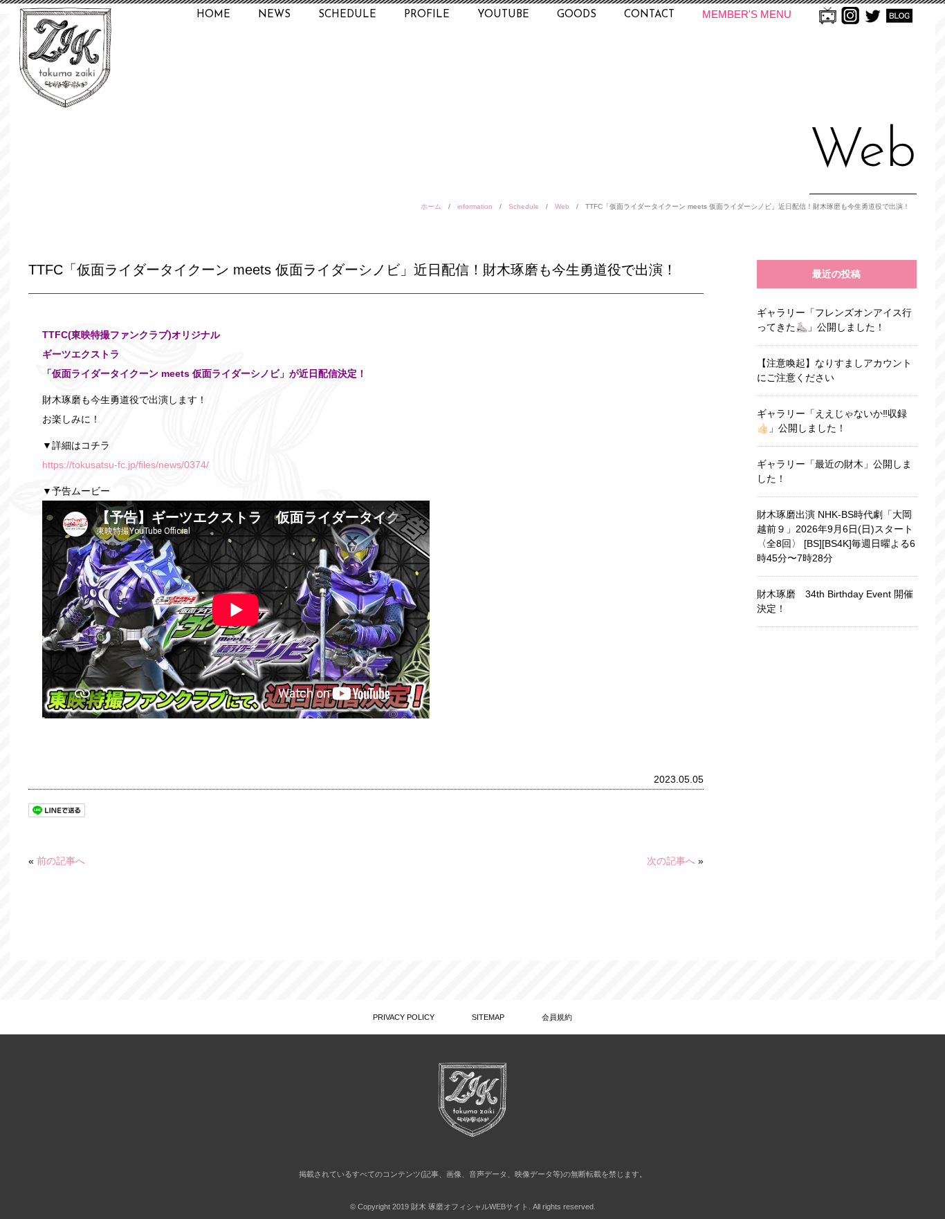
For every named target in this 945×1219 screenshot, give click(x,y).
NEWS (274, 15)
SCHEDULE (347, 15)
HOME (213, 15)
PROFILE (427, 15)
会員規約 (557, 1017)
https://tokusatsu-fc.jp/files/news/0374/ (125, 464)
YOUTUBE (503, 15)
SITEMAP (488, 1017)
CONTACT (649, 15)
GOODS (576, 15)
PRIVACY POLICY (403, 1017)
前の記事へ (61, 860)
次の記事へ (671, 860)
